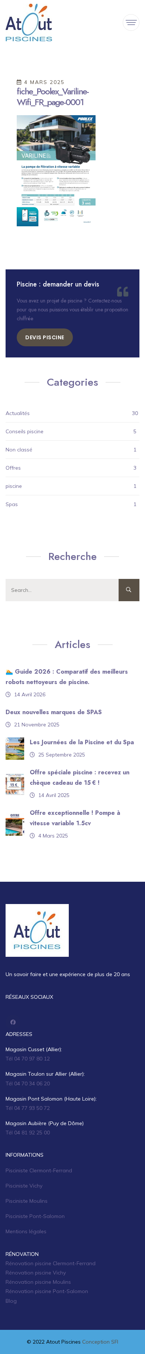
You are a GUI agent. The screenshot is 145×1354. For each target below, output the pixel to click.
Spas (12, 504)
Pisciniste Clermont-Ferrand (39, 1170)
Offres (13, 467)
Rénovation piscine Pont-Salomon (47, 1291)
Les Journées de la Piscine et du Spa (82, 742)
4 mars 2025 (43, 82)
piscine (14, 486)
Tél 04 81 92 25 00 (28, 1132)
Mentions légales (26, 1231)
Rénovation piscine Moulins (38, 1282)
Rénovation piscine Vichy (36, 1272)
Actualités (18, 413)
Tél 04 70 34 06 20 (28, 1083)
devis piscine (44, 337)
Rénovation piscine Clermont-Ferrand (51, 1263)
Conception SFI (100, 1341)
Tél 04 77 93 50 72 (28, 1108)
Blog (11, 1301)
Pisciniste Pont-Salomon (35, 1216)
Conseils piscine (25, 431)
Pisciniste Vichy (24, 1185)
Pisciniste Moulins (27, 1201)
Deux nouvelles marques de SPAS (54, 712)
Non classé (19, 449)
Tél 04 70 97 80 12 (28, 1058)
